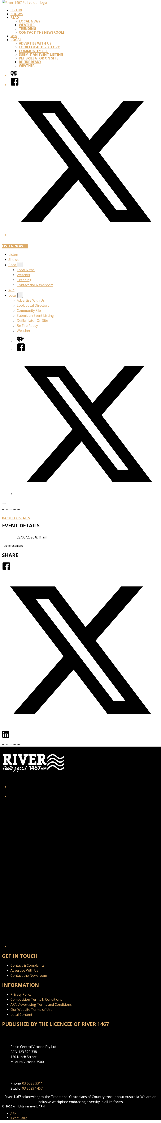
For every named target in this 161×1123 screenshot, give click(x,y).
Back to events (16, 518)
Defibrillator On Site (38, 58)
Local (16, 39)
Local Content (21, 1014)
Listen (16, 10)
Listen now (12, 246)
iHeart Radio (18, 1118)
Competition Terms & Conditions (36, 999)
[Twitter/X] (84, 234)
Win (13, 36)
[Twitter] (80, 727)
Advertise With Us (35, 43)
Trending (27, 28)
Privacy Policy (20, 994)
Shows (16, 14)
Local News (29, 21)
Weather (27, 24)
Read (14, 17)
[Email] (13, 737)
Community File (33, 51)
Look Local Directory (39, 47)
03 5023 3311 (32, 1083)
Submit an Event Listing (41, 54)
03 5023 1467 (32, 1088)
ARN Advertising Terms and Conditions (41, 1004)
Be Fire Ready (30, 61)
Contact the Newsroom (41, 32)
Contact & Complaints (27, 965)
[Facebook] (14, 84)
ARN (13, 1113)
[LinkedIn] (5, 737)
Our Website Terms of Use (31, 1009)
